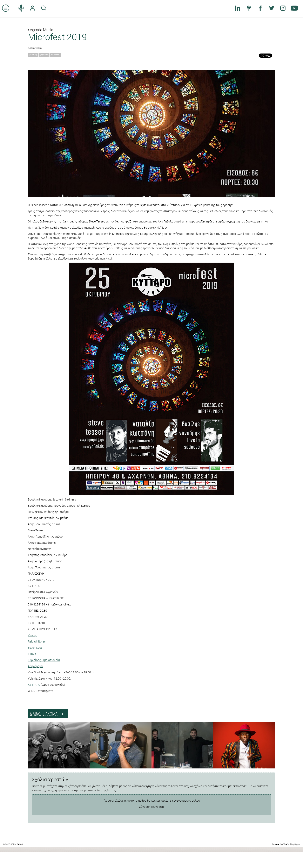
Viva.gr (32, 635)
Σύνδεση (144, 807)
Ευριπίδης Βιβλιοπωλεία (44, 660)
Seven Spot (35, 647)
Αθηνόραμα (35, 666)
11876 (32, 654)
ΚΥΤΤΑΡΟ (34, 685)
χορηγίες (44, 54)
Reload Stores (37, 641)
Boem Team (35, 48)
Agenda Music (41, 29)
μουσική (33, 54)
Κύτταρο (55, 54)
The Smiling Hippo (291, 844)
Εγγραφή (158, 807)
